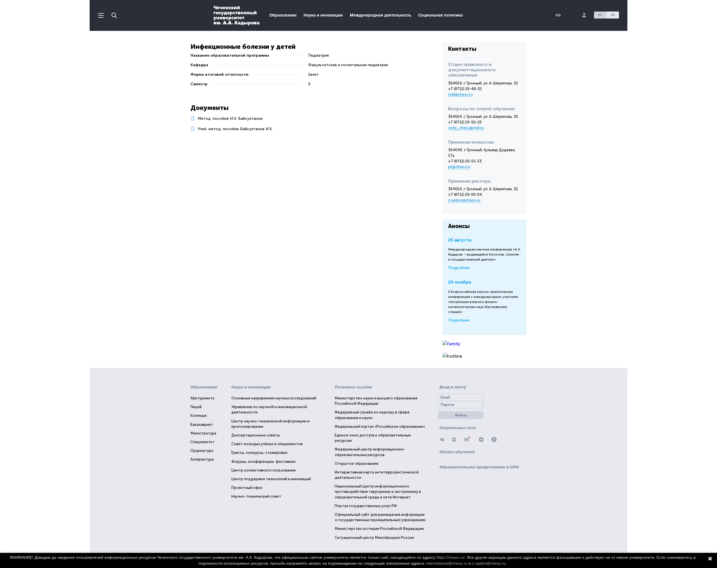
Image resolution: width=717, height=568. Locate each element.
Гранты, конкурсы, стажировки (259, 452)
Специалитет (202, 442)
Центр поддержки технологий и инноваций (271, 479)
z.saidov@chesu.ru (464, 200)
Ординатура (201, 451)
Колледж (198, 415)
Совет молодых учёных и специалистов (267, 444)
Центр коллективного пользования (263, 470)
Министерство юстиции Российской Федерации (379, 528)
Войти (461, 415)
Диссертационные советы (255, 435)
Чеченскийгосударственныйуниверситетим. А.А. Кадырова (236, 15)
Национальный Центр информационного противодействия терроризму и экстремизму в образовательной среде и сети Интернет (378, 491)
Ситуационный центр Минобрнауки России (374, 537)
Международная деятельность (380, 15)
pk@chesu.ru (459, 167)
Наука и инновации (323, 15)
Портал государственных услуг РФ (366, 506)
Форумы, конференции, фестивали (263, 461)
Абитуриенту (202, 398)
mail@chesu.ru (460, 94)
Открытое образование (356, 463)
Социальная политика (440, 15)
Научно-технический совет (256, 496)
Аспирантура (202, 459)
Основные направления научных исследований (273, 398)
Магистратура (203, 433)
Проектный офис (247, 488)
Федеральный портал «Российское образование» (380, 426)
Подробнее (459, 267)
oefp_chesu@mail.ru (466, 128)
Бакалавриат (201, 424)
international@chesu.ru (446, 563)
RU (600, 15)
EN (613, 15)
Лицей (196, 407)
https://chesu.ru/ (450, 557)
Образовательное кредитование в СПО (479, 467)
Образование (283, 15)
